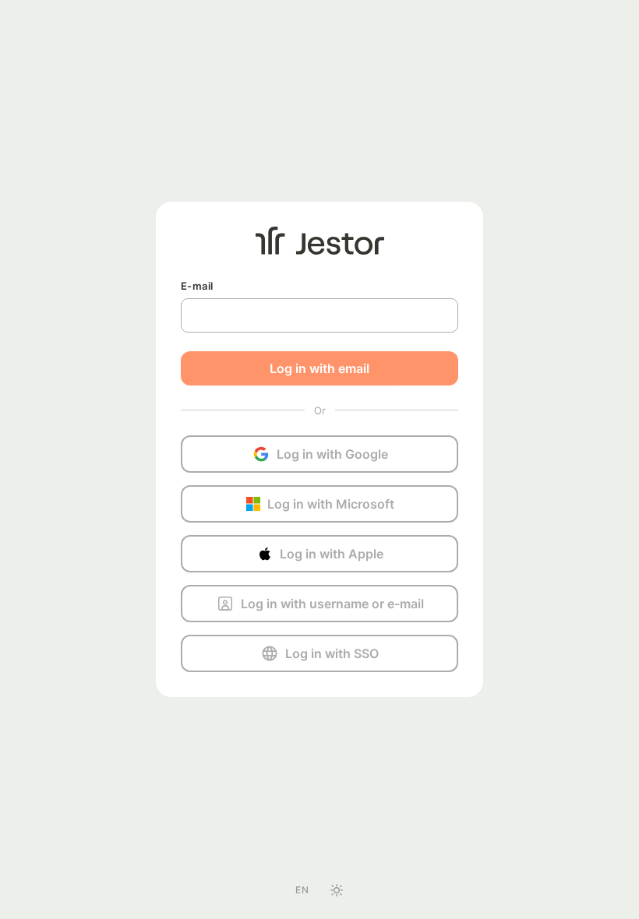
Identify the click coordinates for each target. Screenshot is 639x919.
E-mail (197, 286)
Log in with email (319, 368)
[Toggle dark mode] (337, 890)
